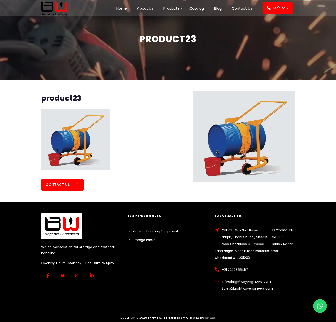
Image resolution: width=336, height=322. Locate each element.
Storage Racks (144, 240)
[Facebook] (48, 275)
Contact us (58, 184)
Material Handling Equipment (155, 231)
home (121, 8)
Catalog (196, 8)
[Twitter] (62, 275)
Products (171, 8)
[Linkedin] (92, 275)
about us (145, 8)
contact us (242, 8)
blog (218, 8)
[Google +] (77, 275)
